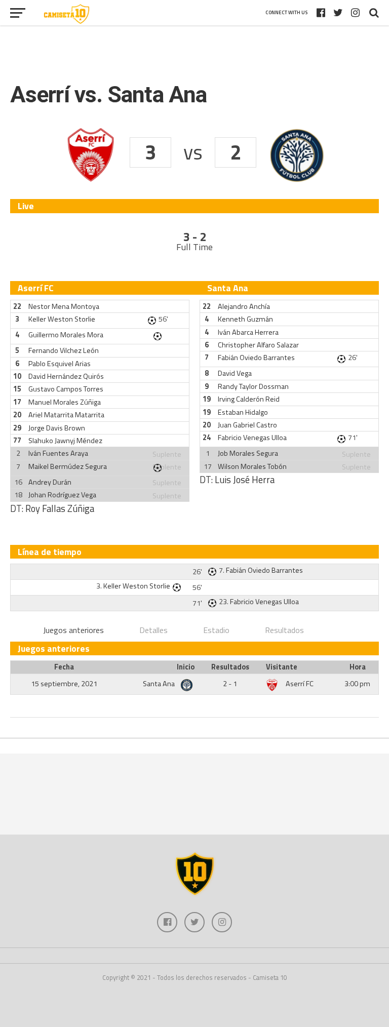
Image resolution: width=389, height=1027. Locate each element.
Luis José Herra (245, 479)
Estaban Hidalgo (243, 412)
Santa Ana (159, 683)
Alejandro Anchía (244, 306)
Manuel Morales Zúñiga (64, 402)
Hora (357, 667)
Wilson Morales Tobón (252, 466)
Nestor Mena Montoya (63, 306)
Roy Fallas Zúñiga (59, 508)
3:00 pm (357, 683)
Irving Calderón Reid (249, 399)
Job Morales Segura (248, 453)
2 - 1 (230, 683)
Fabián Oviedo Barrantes (256, 357)
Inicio (185, 667)
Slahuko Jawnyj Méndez (65, 440)
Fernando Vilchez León (63, 350)
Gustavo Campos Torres (65, 388)
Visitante (281, 667)
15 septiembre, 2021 (64, 683)
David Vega (235, 373)
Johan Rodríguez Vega (62, 494)
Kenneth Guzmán (245, 319)
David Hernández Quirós (66, 376)
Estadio (216, 630)
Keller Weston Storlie (61, 319)
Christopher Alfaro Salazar (258, 344)
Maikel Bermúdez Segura (67, 466)
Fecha (64, 667)
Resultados (284, 630)
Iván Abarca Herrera (248, 332)
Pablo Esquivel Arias (59, 363)
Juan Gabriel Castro (247, 424)
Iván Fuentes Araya (58, 453)
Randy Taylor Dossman (253, 386)
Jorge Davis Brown (56, 427)
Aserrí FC (300, 683)
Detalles (153, 630)
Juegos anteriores (73, 630)
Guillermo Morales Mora (65, 334)
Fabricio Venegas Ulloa (252, 437)
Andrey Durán (49, 482)
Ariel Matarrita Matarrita (66, 414)
